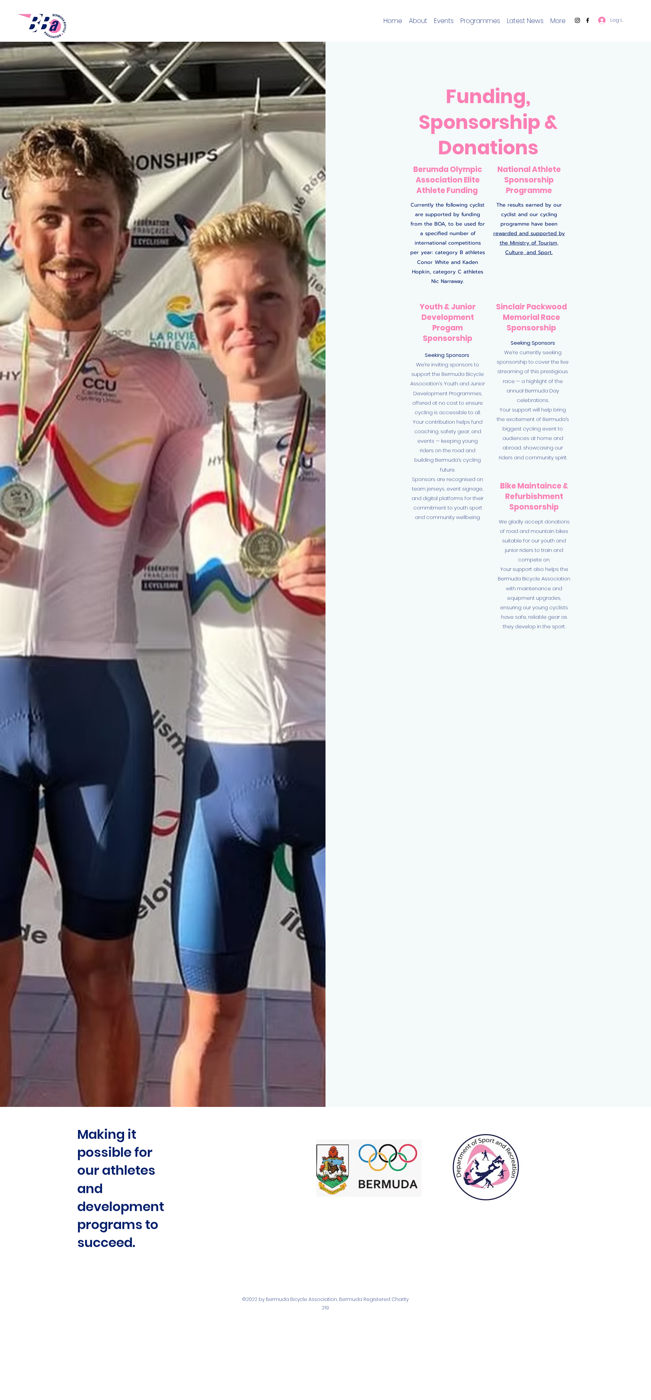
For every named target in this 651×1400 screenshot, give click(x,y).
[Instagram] (577, 20)
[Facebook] (587, 20)
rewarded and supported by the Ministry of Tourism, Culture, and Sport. (529, 243)
